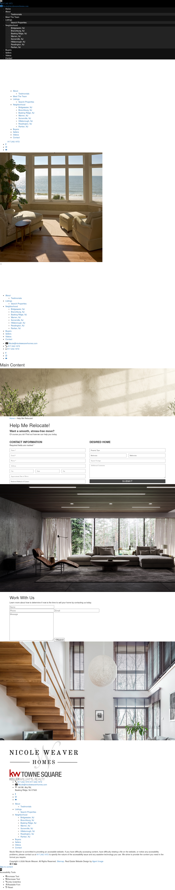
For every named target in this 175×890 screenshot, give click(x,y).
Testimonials (16, 14)
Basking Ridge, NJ (19, 33)
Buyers (8, 49)
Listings (8, 19)
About (8, 11)
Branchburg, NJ (17, 30)
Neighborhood (11, 25)
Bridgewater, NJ (18, 28)
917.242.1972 (14, 141)
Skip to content (6, 866)
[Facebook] (5, 144)
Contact (8, 58)
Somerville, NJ (17, 39)
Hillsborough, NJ (18, 41)
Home (8, 8)
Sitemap (60, 861)
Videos (8, 55)
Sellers (8, 52)
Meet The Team (12, 17)
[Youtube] (6, 150)
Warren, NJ (16, 36)
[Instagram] (6, 147)
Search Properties (19, 22)
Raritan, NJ (16, 47)
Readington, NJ (17, 44)
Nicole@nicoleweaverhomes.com (23, 343)
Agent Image (97, 861)
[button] (1, 869)
